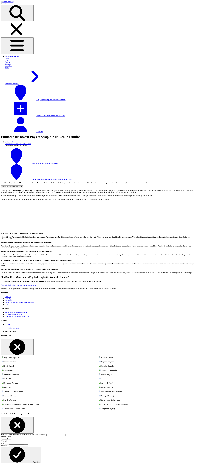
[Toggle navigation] (17, 45)
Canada (110, 366)
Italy (9, 387)
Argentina (16, 357)
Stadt (2, 443)
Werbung (8, 298)
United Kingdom (121, 404)
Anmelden (39, 132)
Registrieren (36, 462)
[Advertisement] (63, 216)
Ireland (110, 383)
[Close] (17, 347)
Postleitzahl (4, 445)
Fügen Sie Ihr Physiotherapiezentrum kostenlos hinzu (18, 285)
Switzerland (9, 142)
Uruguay (111, 409)
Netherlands (18, 392)
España (110, 374)
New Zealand (116, 392)
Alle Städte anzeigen (12, 84)
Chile (10, 370)
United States (19, 409)
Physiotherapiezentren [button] (12, 56)
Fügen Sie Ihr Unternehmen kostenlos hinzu (50, 116)
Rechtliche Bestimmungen (13, 314)
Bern (6, 60)
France (109, 379)
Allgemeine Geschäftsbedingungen (16, 312)
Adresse (3, 441)
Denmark (15, 374)
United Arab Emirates (30, 404)
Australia (112, 357)
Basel (7, 58)
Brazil (11, 366)
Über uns (8, 297)
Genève (7, 62)
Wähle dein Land (13, 328)
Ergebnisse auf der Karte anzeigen (12, 186)
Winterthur (8, 66)
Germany (15, 383)
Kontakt (7, 324)
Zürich (7, 68)
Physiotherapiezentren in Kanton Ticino (18, 144)
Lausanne (8, 64)
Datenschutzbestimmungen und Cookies (18, 316)
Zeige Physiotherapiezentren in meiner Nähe (51, 100)
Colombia (112, 370)
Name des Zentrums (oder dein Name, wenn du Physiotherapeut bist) (23, 434)
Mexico (109, 387)
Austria (13, 362)
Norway (13, 396)
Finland (13, 379)
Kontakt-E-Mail (6, 437)
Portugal (111, 396)
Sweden (13, 400)
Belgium (110, 362)
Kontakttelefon (6, 439)
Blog (6, 304)
